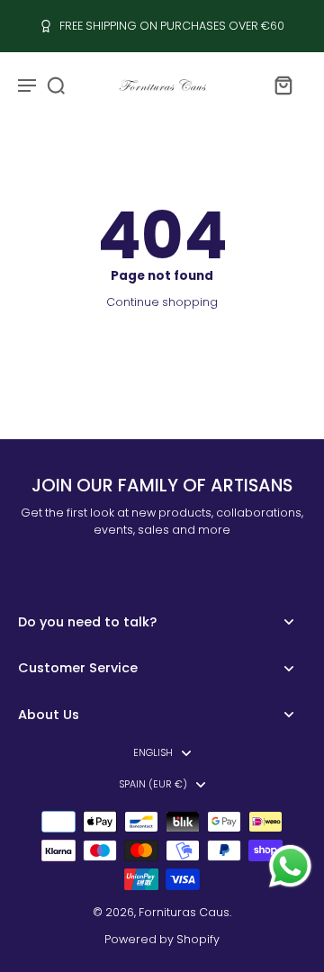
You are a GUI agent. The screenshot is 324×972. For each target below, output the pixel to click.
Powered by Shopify (162, 939)
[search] (56, 85)
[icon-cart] (282, 85)
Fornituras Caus (184, 912)
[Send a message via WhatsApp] (290, 866)
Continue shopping (162, 302)
